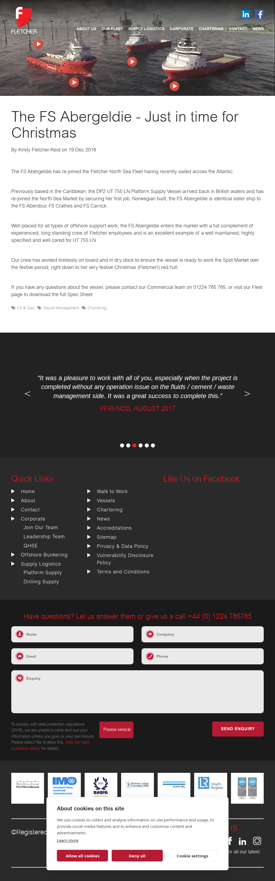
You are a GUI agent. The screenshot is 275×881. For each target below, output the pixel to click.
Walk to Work (112, 491)
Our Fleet (112, 29)
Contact (238, 29)
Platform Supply (43, 572)
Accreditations (114, 528)
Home (28, 491)
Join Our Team (41, 527)
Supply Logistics (146, 29)
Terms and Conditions (123, 572)
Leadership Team (44, 536)
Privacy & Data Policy (123, 546)
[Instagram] (257, 843)
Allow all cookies (82, 855)
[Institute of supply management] (64, 794)
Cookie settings (192, 855)
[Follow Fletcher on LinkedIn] (242, 843)
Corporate (181, 29)
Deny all (137, 855)
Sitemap (107, 537)
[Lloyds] (210, 788)
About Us (86, 29)
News (258, 29)
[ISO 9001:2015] (247, 798)
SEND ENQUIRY (238, 729)
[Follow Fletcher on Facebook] (230, 843)
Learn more (67, 840)
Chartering (211, 29)
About (28, 500)
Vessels (106, 500)
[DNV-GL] (174, 790)
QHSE (31, 546)
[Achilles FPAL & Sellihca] (27, 790)
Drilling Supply (41, 582)
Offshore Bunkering (44, 555)
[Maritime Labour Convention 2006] (137, 790)
